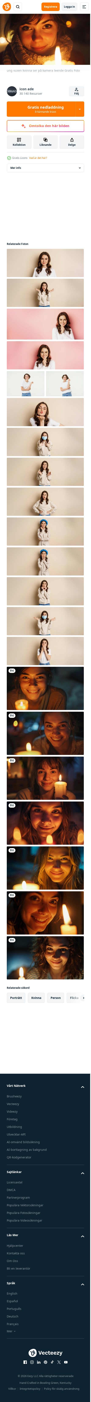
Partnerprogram (18, 1223)
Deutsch (12, 1342)
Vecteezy (13, 1129)
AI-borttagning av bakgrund (27, 1175)
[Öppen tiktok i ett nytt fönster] (50, 1387)
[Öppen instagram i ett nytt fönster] (30, 1387)
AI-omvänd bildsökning (23, 1167)
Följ (76, 93)
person (56, 1023)
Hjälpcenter (15, 1271)
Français (13, 1349)
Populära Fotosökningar (23, 1238)
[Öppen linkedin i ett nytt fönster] (37, 1387)
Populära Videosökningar (24, 1246)
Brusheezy (14, 1121)
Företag (12, 1144)
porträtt (16, 1023)
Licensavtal (14, 1207)
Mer (9, 1356)
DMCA (11, 1215)
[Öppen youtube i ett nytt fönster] (64, 1387)
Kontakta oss (16, 1278)
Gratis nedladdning (46, 109)
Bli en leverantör (18, 1293)
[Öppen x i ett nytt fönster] (57, 1387)
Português (14, 1334)
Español (12, 1326)
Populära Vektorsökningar (25, 1230)
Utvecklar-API (16, 1159)
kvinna (36, 1023)
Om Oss (12, 1286)
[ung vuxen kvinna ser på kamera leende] (45, 713)
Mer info (15, 166)
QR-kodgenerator (19, 1182)
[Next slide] (74, 1023)
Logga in (69, 6)
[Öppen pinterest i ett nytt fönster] (44, 1387)
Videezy (12, 1136)
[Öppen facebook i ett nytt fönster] (23, 1387)
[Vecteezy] (7, 7)
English (12, 1319)
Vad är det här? (38, 158)
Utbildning (14, 1152)
